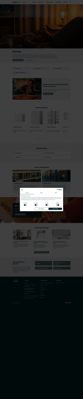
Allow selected (41, 208)
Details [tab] (41, 192)
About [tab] (56, 192)
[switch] (36, 205)
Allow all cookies (55, 208)
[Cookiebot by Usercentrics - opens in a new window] (58, 189)
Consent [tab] (27, 192)
